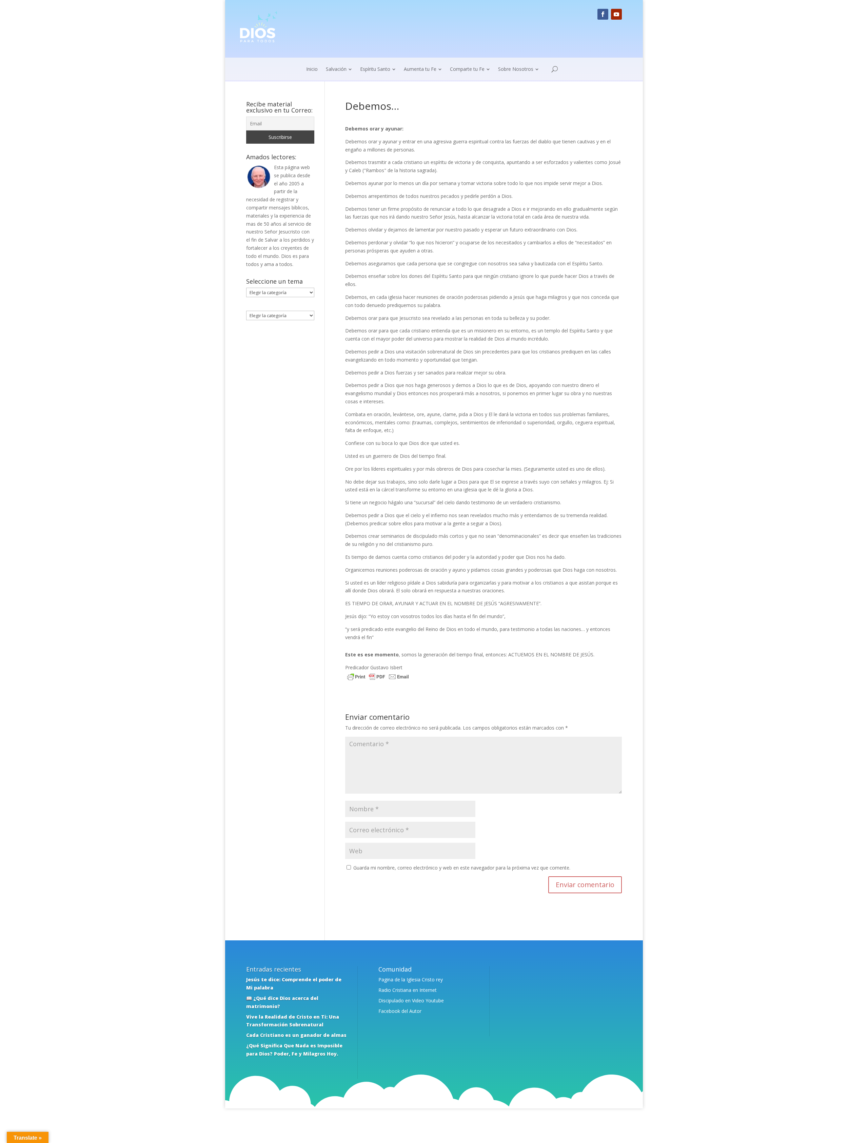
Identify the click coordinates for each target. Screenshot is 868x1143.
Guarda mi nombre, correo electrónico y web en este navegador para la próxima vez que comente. (461, 867)
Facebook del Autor (399, 1011)
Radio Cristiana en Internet (407, 990)
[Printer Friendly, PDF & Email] (378, 677)
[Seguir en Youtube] (616, 14)
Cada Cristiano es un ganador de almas (296, 1035)
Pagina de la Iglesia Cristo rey (410, 979)
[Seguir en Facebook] (602, 14)
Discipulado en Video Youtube (411, 1000)
